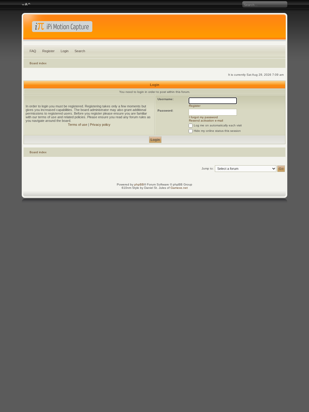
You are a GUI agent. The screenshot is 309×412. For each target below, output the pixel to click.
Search (80, 51)
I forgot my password (203, 117)
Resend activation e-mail (206, 120)
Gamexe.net (179, 187)
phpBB (139, 184)
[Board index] (155, 28)
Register (48, 51)
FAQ (33, 51)
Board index (38, 63)
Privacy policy (100, 124)
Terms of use (77, 124)
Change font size (26, 4)
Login (64, 51)
